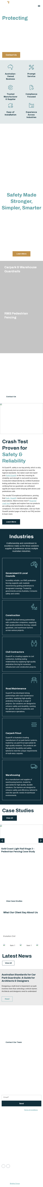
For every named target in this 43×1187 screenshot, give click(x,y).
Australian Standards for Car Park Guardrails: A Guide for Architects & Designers (19, 977)
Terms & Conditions (31, 1110)
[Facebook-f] (3, 1166)
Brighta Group (15, 1183)
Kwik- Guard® (11, 498)
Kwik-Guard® (11, 475)
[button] (39, 6)
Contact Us (11, 55)
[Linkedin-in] (8, 1166)
